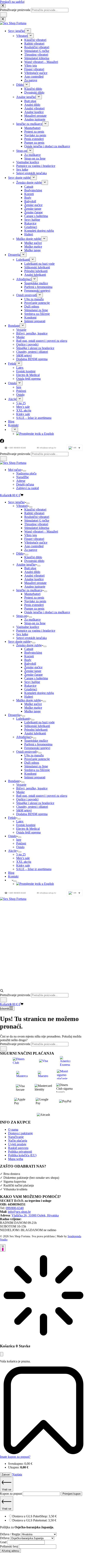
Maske (20, 792)
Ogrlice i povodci (27, 799)
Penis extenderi (34, 605)
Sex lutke (22, 634)
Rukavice (30, 685)
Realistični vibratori (36, 517)
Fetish (12, 817)
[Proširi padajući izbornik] (24, 470)
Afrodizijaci (23, 737)
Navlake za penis (35, 601)
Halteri (28, 696)
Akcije (12, 850)
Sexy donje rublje (19, 641)
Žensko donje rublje (29, 645)
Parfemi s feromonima (38, 744)
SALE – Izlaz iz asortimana (33, 869)
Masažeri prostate (35, 583)
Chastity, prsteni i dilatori (32, 806)
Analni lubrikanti (35, 733)
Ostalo (12, 836)
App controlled (34, 546)
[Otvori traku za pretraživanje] (2, 991)
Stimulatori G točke (36, 520)
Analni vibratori (34, 575)
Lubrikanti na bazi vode (39, 722)
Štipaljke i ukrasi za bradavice (35, 803)
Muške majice (33, 707)
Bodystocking (33, 652)
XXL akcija (23, 861)
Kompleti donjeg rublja (39, 693)
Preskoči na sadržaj (12, 1)
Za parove (30, 550)
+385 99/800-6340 (15, 447)
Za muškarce (32, 619)
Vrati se (6, 1489)
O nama (13, 1129)
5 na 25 (21, 854)
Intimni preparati (34, 777)
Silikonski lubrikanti (37, 726)
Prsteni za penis (34, 597)
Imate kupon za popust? (15, 1456)
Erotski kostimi (25, 825)
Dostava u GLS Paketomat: (34, 1520)
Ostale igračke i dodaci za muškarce (47, 612)
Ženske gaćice (33, 667)
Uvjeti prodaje (17, 1144)
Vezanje (21, 784)
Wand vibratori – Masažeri (41, 531)
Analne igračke (26, 564)
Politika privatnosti (20, 1151)
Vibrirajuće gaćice (35, 542)
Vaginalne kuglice (27, 627)
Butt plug (30, 568)
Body (27, 660)
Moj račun (14, 469)
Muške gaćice (33, 704)
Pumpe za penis (34, 608)
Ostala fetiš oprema (28, 832)
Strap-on (21, 616)
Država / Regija (10, 1534)
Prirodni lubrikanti (36, 729)
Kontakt (13, 876)
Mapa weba (15, 1159)
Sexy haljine (32, 682)
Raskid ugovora (18, 1148)
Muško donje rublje (28, 700)
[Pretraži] (3, 458)
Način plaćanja (17, 1140)
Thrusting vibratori (36, 524)
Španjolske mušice (36, 740)
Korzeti (29, 656)
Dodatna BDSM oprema (32, 814)
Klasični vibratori (35, 509)
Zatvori (6, 1474)
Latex (19, 821)
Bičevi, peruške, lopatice (32, 788)
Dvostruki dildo (34, 561)
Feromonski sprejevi (37, 748)
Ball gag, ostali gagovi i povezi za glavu (41, 795)
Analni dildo (32, 572)
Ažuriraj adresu (10, 1550)
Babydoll (30, 663)
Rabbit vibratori (34, 513)
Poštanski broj (9, 1546)
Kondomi (30, 773)
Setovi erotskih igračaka (31, 638)
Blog (11, 872)
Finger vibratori (34, 539)
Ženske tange (32, 671)
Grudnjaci (30, 689)
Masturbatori (32, 594)
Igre (18, 839)
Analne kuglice (34, 579)
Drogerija (14, 715)
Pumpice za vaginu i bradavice (35, 630)
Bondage (14, 781)
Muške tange (32, 711)
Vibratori (22, 506)
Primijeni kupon (72, 1493)
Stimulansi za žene (36, 766)
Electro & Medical (28, 828)
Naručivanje (16, 1137)
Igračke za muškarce (29, 590)
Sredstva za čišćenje (37, 770)
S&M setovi (24, 810)
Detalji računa (25, 484)
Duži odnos (31, 762)
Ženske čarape (33, 674)
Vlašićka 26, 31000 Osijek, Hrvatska (35, 1215)
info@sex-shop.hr (46, 447)
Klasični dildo (33, 557)
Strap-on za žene (35, 623)
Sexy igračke (16, 502)
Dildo (19, 553)
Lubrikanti (23, 718)
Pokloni (21, 843)
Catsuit (28, 649)
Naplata (17, 1474)
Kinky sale (23, 865)
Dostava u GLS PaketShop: (34, 1516)
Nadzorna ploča (26, 473)
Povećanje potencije (37, 759)
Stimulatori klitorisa (36, 528)
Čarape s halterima (36, 678)
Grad (3, 1542)
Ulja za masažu (34, 755)
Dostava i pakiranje (20, 1133)
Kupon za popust (11, 1493)
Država (5, 1538)
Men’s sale (23, 858)
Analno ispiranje (34, 586)
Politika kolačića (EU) (22, 1155)
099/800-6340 (15, 1208)
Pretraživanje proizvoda (15, 454)
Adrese (20, 480)
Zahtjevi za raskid (27, 488)
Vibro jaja (30, 535)
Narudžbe (22, 477)
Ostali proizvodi (26, 751)
